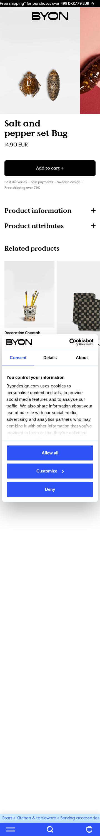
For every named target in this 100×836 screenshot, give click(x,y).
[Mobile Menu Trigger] (10, 829)
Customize (46, 471)
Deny (50, 489)
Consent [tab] (18, 357)
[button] (50, 210)
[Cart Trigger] (89, 829)
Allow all (50, 452)
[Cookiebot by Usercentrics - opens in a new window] (71, 342)
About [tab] (82, 357)
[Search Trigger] (50, 829)
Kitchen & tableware (36, 818)
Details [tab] (50, 357)
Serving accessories (79, 818)
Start (7, 818)
